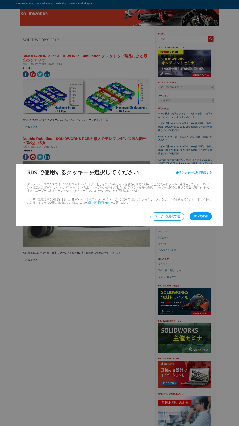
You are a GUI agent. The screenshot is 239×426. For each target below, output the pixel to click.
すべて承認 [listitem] (201, 216)
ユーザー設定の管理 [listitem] (167, 216)
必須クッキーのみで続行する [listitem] (194, 172)
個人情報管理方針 (99, 202)
